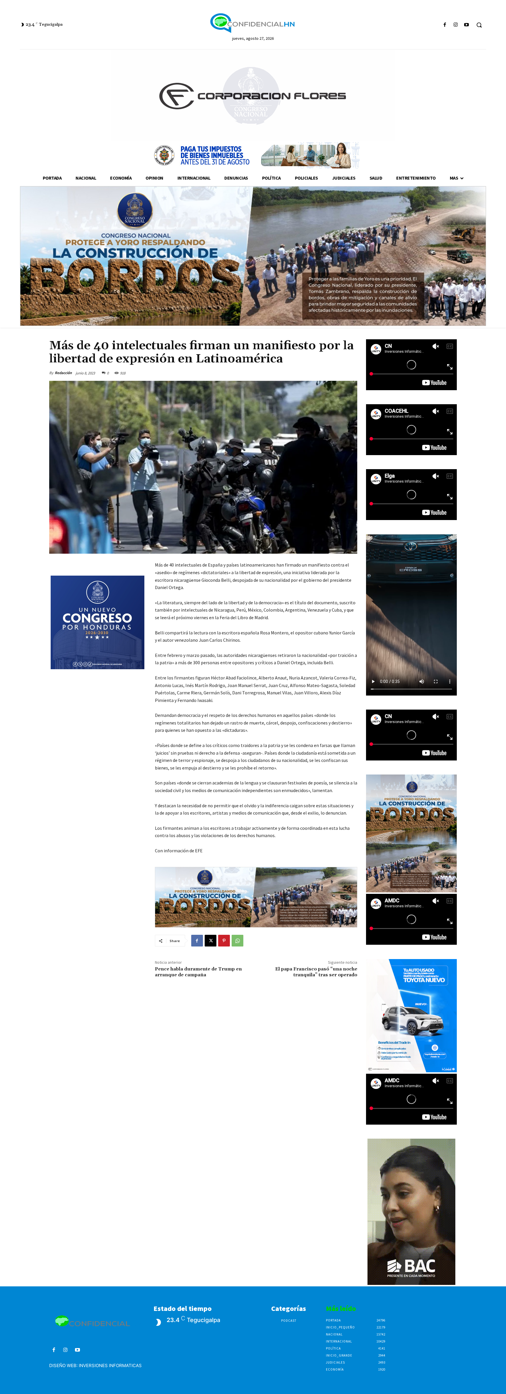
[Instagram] (456, 25)
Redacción (63, 372)
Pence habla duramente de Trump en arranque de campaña (198, 971)
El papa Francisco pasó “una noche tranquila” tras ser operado (316, 971)
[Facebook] (445, 25)
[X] (210, 940)
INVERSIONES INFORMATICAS (110, 1365)
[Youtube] (467, 25)
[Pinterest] (224, 940)
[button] (479, 25)
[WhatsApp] (237, 940)
